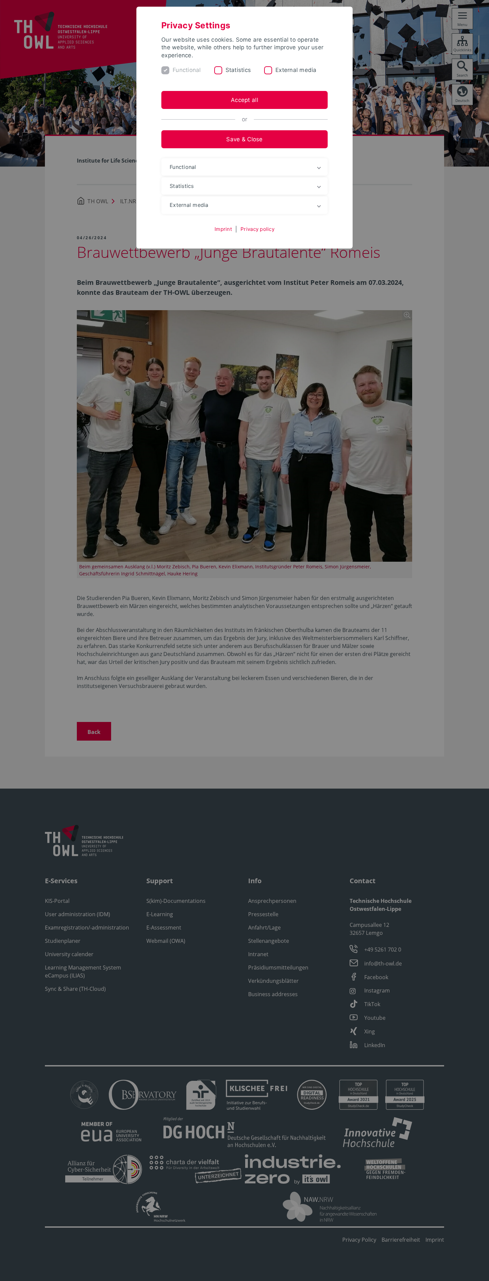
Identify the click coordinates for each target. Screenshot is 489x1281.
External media (296, 70)
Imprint (223, 229)
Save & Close (244, 139)
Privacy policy (257, 229)
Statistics (238, 70)
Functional (187, 70)
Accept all (244, 100)
